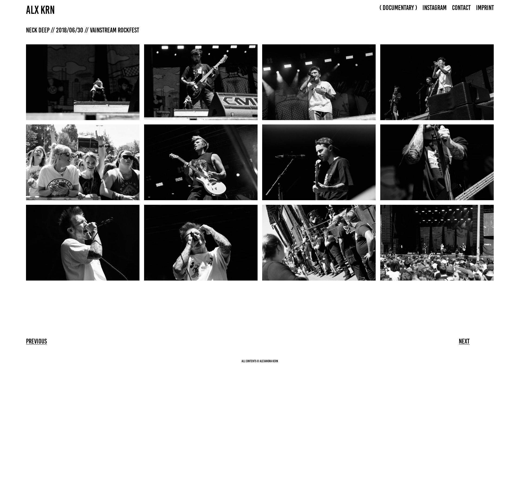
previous (36, 341)
